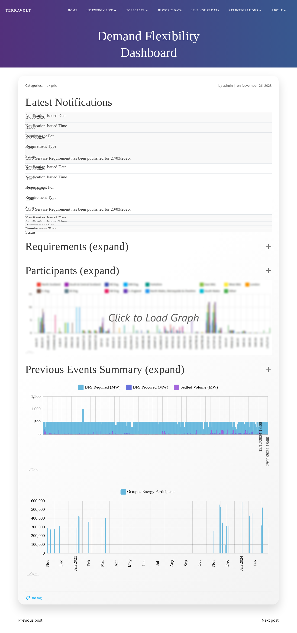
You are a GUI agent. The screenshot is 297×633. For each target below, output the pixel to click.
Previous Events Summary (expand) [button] (104, 369)
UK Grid (51, 85)
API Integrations (243, 10)
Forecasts (135, 10)
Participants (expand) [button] (72, 270)
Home (72, 10)
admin (228, 85)
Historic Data (170, 10)
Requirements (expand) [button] (77, 246)
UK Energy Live (100, 10)
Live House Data (205, 10)
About (277, 10)
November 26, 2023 (257, 85)
